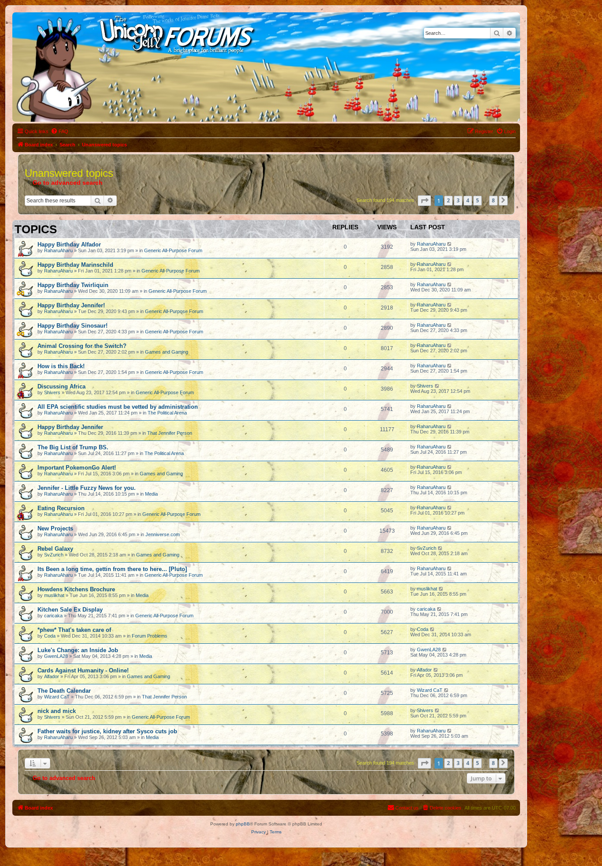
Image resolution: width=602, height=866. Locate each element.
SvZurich (53, 554)
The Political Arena (167, 412)
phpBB (243, 823)
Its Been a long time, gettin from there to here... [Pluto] (112, 569)
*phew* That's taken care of (74, 630)
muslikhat (54, 595)
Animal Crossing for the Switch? (81, 346)
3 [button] (458, 200)
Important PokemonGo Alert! (76, 467)
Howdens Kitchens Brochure (76, 589)
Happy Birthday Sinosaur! (72, 325)
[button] (424, 200)
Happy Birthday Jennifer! (71, 305)
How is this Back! (61, 366)
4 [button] (467, 200)
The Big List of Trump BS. (72, 447)
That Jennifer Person (169, 433)
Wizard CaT (57, 696)
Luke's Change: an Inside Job (77, 650)
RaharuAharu (58, 250)
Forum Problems (149, 635)
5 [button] (477, 200)
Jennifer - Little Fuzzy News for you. (86, 488)
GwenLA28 (56, 656)
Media (151, 493)
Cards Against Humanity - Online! (83, 670)
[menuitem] (59, 131)
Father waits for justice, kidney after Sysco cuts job (107, 731)
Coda (50, 635)
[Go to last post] (450, 243)
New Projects (55, 528)
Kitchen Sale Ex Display (70, 609)
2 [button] (448, 200)
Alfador (51, 676)
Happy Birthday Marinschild (75, 264)
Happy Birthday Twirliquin (72, 285)
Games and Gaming (166, 352)
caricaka (53, 615)
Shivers (52, 392)
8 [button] (493, 200)
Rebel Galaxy (55, 548)
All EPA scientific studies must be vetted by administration (117, 406)
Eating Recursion (61, 508)
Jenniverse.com (162, 534)
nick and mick (56, 711)
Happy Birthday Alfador (69, 244)
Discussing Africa (61, 386)
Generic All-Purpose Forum (173, 250)
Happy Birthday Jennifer (70, 427)
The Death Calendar (64, 690)
